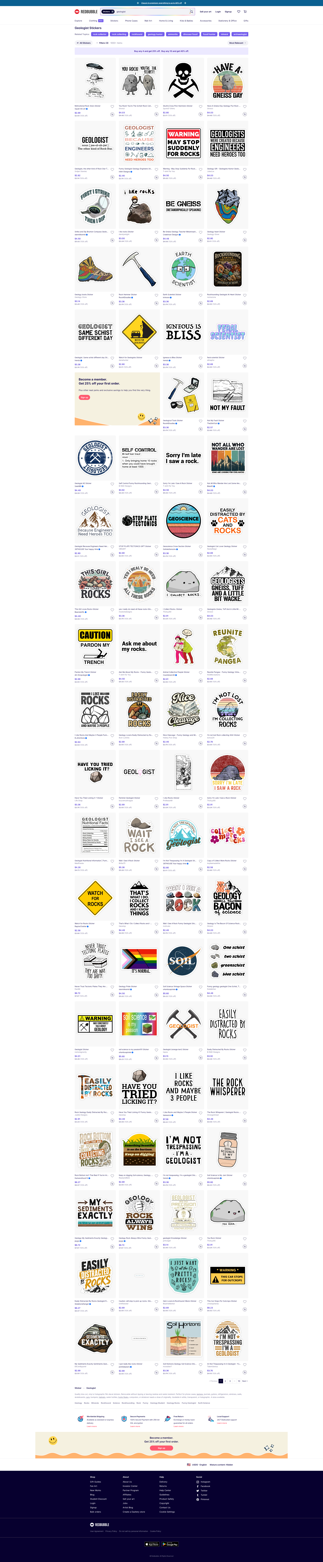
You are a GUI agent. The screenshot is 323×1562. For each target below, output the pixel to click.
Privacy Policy (111, 1531)
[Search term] (191, 11)
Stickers (114, 20)
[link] (99, 34)
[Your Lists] (239, 12)
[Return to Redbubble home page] (86, 11)
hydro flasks (123, 1397)
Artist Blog (128, 1507)
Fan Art (93, 1486)
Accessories (205, 20)
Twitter (204, 1490)
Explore (78, 20)
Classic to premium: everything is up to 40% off (161, 3)
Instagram (205, 1481)
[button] (161, 3)
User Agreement (96, 1531)
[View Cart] (245, 12)
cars (88, 1397)
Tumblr (204, 1495)
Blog (92, 1494)
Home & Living (166, 20)
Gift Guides (95, 1481)
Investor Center (130, 1486)
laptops (200, 1394)
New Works (95, 1490)
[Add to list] (112, 107)
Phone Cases (131, 20)
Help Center (165, 1490)
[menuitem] (78, 20)
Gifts (246, 20)
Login (92, 1503)
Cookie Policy (155, 1531)
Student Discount (98, 1499)
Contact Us (164, 1507)
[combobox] (147, 11)
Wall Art (148, 20)
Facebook (205, 1486)
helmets (102, 1397)
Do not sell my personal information (133, 1531)
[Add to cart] (112, 114)
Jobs (125, 1503)
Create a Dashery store (134, 1512)
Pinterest (205, 1499)
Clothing (95, 20)
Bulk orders (95, 1512)
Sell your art (128, 1499)
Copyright (164, 1503)
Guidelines (164, 1494)
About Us (127, 1481)
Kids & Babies (186, 20)
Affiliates (127, 1494)
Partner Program (131, 1490)
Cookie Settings (167, 1512)
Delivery (163, 1481)
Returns (163, 1486)
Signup (93, 1507)
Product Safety (166, 1499)
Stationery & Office (227, 20)
